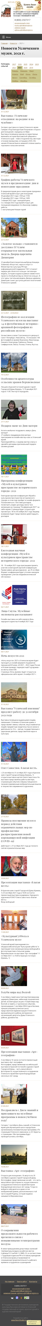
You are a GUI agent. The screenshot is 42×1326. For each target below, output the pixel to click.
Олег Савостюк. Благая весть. (19, 767)
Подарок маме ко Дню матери (19, 425)
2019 (31, 68)
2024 (31, 64)
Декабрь (23, 81)
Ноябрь (15, 81)
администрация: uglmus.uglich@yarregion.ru (21, 1293)
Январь (15, 71)
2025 (25, 64)
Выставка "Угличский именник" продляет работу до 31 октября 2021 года (20, 712)
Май (22, 74)
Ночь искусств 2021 (12, 655)
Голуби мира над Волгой (15, 992)
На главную (9, 1281)
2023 (37, 64)
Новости (13, 43)
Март (31, 71)
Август (14, 77)
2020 (25, 68)
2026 (20, 64)
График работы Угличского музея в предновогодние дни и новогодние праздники (19, 183)
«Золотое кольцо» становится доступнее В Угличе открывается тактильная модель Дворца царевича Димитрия (19, 250)
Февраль (23, 71)
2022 (14, 68)
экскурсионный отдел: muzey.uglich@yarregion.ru (21, 1290)
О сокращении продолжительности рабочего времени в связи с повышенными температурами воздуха (20, 1236)
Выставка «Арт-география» (18, 1170)
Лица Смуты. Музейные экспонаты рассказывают (16, 612)
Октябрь (32, 77)
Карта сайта (22, 1281)
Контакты (33, 1281)
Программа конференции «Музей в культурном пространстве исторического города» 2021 (19, 485)
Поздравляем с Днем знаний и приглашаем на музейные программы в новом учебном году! (19, 1115)
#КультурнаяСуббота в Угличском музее (15, 937)
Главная (4, 43)
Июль (35, 74)
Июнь (28, 74)
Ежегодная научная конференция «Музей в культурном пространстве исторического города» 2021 (18, 555)
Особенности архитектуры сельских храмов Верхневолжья (20, 380)
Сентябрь (23, 77)
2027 (14, 64)
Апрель (15, 74)
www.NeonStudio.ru (18, 1320)
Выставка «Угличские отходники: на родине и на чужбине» (17, 119)
